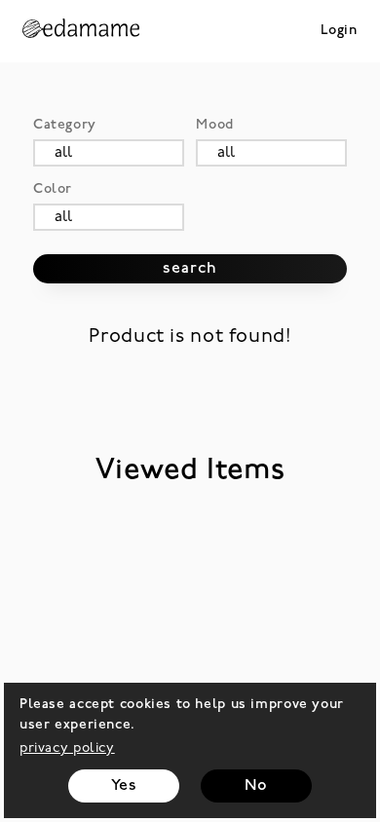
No (256, 786)
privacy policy (67, 748)
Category (64, 125)
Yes (124, 786)
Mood (214, 125)
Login (339, 30)
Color (52, 189)
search (190, 269)
